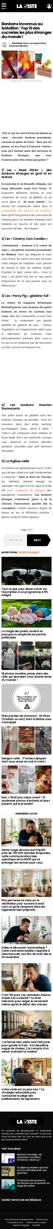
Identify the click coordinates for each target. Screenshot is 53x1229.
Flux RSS (36, 1225)
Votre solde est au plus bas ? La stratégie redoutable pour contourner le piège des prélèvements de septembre (22, 1094)
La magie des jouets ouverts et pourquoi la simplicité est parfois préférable (23, 634)
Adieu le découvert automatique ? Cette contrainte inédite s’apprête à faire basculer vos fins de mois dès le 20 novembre (26, 952)
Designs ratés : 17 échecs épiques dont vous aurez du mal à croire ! (23, 760)
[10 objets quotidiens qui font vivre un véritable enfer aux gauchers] (8, 1171)
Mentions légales (21, 1225)
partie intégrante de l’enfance (26, 490)
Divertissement (29, 552)
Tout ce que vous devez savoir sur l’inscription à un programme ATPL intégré (24, 592)
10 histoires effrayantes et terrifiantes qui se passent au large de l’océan (33, 1183)
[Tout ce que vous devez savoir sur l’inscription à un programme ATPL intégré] (26, 571)
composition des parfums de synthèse (26, 210)
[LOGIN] (49, 6)
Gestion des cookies (36, 1222)
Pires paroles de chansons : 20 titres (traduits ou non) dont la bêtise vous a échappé (26, 719)
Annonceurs (42, 1219)
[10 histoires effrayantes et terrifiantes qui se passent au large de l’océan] (8, 1184)
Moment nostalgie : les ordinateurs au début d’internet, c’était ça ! (29, 1157)
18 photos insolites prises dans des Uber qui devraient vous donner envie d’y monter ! (26, 677)
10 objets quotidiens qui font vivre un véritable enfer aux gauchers (32, 1170)
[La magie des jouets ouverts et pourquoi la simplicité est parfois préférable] (26, 613)
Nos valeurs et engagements (19, 1219)
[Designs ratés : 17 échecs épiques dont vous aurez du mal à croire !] (26, 740)
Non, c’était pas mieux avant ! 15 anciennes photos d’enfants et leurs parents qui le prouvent (25, 800)
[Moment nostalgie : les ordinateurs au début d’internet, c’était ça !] (8, 1158)
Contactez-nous (15, 1222)
